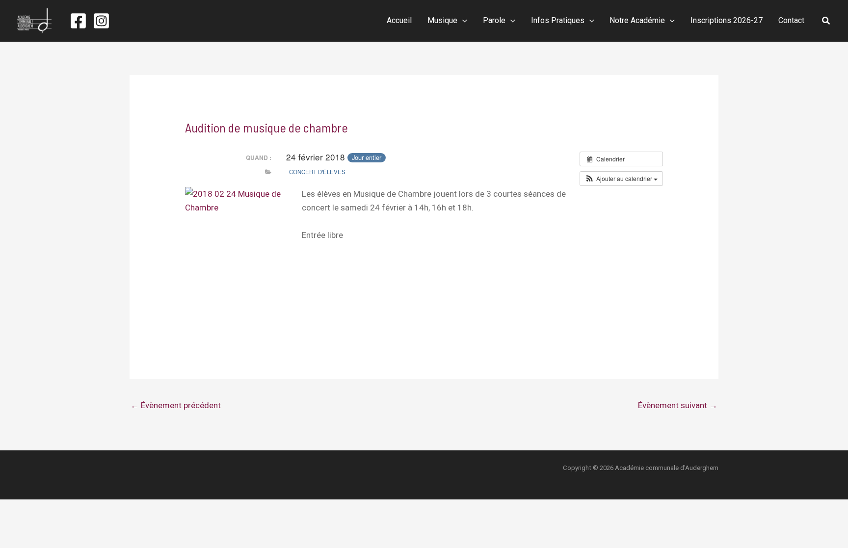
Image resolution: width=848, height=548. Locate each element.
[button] (462, 20)
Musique (442, 20)
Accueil (399, 20)
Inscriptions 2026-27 (726, 20)
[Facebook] (78, 20)
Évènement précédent (176, 405)
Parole (494, 20)
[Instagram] (101, 20)
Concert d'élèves (317, 172)
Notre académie (637, 20)
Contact (791, 20)
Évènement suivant (677, 405)
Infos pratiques (557, 20)
